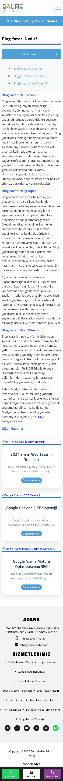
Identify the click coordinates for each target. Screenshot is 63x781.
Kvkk (31, 755)
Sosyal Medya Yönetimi (31, 681)
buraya (39, 416)
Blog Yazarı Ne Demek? (29, 68)
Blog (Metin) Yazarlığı (31, 719)
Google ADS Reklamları (31, 671)
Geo (21, 700)
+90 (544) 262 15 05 (32, 639)
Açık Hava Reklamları (41, 700)
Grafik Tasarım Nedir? (20, 662)
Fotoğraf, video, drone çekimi (43, 709)
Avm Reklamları (12, 709)
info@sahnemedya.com (34, 645)
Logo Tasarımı (46, 662)
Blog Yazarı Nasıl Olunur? (30, 83)
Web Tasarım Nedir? (49, 690)
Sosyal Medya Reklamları (17, 690)
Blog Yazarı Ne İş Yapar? (30, 76)
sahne (31, 764)
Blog (18, 21)
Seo (12, 700)
